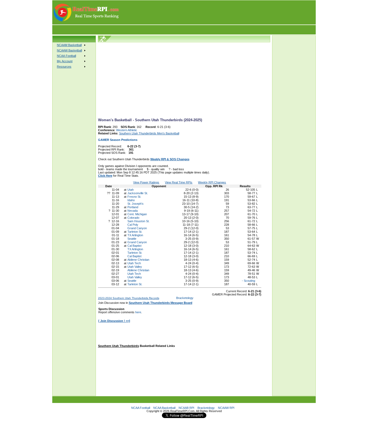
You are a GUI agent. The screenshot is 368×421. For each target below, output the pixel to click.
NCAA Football (140, 407)
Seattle (131, 238)
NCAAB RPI (186, 407)
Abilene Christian (138, 259)
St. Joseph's (135, 203)
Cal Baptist (134, 245)
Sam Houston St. (138, 221)
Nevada (132, 210)
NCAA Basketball (164, 407)
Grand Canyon (137, 228)
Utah (130, 189)
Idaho (131, 200)
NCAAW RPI (226, 407)
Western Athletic (126, 130)
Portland (132, 207)
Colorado (133, 217)
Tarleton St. (134, 231)
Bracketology (184, 298)
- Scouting (248, 280)
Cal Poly (132, 224)
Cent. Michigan (137, 214)
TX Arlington (135, 235)
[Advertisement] (218, 12)
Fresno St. (134, 196)
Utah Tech (134, 263)
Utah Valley (134, 266)
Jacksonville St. (137, 193)
